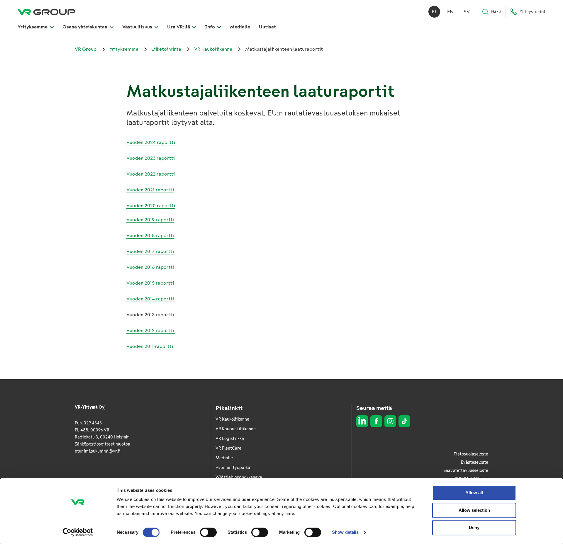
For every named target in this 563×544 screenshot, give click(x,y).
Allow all (474, 492)
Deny (474, 527)
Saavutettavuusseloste (465, 470)
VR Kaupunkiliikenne (236, 428)
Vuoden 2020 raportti (150, 205)
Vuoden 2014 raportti (150, 299)
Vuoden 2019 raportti (150, 219)
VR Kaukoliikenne (213, 49)
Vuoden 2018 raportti (150, 235)
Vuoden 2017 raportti (150, 251)
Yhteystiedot (532, 11)
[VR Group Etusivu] (46, 11)
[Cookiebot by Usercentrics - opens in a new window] (78, 532)
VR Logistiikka (230, 438)
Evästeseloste (474, 462)
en (450, 11)
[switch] (208, 532)
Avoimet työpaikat (234, 467)
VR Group (86, 49)
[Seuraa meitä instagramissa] (390, 421)
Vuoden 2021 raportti (150, 190)
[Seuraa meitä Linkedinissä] (362, 421)
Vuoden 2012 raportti (150, 330)
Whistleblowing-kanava (239, 477)
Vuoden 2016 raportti (150, 267)
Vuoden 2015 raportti (150, 283)
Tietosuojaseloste (471, 454)
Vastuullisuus (137, 27)
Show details (345, 532)
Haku (496, 11)
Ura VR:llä (179, 27)
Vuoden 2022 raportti (150, 174)
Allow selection (474, 510)
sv (467, 11)
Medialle (240, 27)
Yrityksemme (33, 27)
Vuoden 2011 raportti (150, 346)
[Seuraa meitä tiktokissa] (404, 421)
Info (210, 27)
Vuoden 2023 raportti (150, 158)
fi (434, 11)
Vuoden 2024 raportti (150, 142)
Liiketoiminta (166, 49)
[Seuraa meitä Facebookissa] (376, 421)
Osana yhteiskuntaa (85, 27)
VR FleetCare (228, 448)
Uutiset (267, 27)
